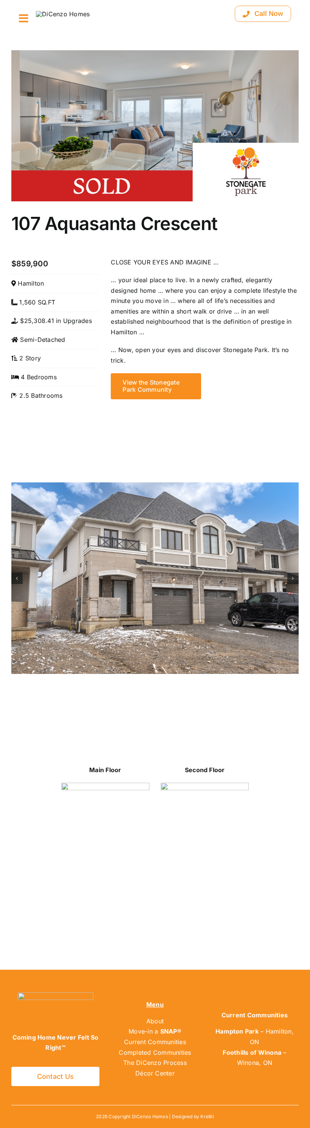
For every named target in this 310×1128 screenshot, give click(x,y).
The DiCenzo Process (155, 1062)
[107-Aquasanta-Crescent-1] (155, 486)
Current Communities (155, 1042)
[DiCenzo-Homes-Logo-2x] (63, 14)
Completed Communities (155, 1052)
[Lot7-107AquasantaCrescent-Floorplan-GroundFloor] (105, 786)
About (155, 1021)
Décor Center (155, 1073)
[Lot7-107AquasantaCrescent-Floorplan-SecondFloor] (205, 786)
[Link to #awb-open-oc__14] (23, 18)
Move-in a (155, 1031)
